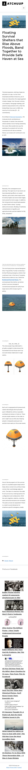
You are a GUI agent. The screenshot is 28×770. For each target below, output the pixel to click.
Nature (11, 561)
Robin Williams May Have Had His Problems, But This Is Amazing (13, 652)
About (8, 767)
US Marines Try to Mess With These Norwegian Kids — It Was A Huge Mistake (13, 755)
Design (6, 561)
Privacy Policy (13, 767)
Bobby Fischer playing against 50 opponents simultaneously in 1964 (11, 595)
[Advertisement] (14, 77)
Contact (20, 767)
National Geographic (16, 117)
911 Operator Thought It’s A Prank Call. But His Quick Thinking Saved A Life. (13, 714)
